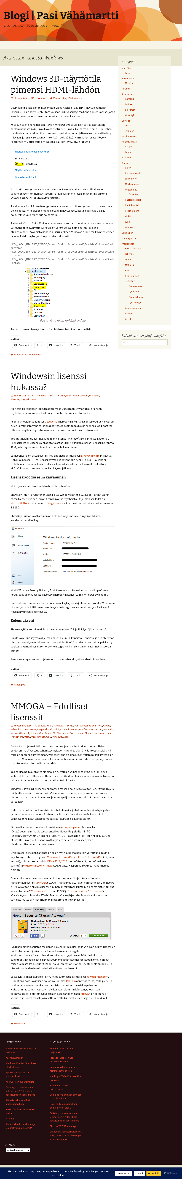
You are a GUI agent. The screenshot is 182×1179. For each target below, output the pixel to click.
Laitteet (129, 104)
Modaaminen (132, 184)
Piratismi (126, 157)
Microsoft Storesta (22, 503)
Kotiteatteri (128, 94)
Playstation (63, 733)
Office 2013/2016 (57, 861)
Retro (128, 270)
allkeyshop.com (90, 455)
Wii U (48, 736)
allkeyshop (65, 395)
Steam (88, 733)
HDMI (70, 98)
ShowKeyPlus (18, 399)
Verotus (129, 319)
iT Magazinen (53, 503)
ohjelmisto (32, 733)
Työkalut (129, 130)
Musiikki (129, 83)
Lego (127, 73)
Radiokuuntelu (132, 205)
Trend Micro (17, 736)
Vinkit (43, 98)
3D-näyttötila (59, 98)
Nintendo (108, 729)
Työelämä (130, 281)
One (41, 733)
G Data (106, 725)
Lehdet (129, 152)
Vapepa (129, 313)
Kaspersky (43, 729)
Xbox (65, 736)
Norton (14, 733)
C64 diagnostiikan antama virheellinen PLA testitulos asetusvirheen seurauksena (20, 1091)
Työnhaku (134, 291)
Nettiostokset (129, 136)
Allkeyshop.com (71, 827)
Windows (79, 98)
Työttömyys (135, 302)
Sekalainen (127, 232)
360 (71, 725)
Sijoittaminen (132, 275)
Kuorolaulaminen (14, 1057)
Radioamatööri (133, 199)
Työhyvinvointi (136, 286)
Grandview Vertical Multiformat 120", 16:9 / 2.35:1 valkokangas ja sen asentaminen (66, 1135)
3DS (76, 725)
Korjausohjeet (132, 173)
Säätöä (43, 395)
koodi (76, 395)
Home (33, 729)
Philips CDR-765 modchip (63, 1126)
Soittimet (130, 109)
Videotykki (130, 115)
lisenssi (84, 395)
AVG (100, 725)
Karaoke (129, 98)
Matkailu (129, 264)
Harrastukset (128, 78)
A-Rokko (10, 1118)
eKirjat (128, 146)
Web (127, 221)
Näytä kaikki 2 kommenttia (28, 354)
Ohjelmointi (131, 189)
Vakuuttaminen (133, 308)
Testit (128, 125)
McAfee (83, 729)
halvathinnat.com (20, 729)
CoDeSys (133, 194)
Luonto (128, 259)
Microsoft (94, 395)
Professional (76, 733)
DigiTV (128, 167)
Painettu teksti (129, 141)
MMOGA (42, 882)
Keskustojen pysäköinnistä (20, 1081)
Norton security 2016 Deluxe (85, 891)
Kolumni (126, 88)
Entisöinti (126, 68)
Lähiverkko (131, 178)
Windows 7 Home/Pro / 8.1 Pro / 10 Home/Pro (75, 857)
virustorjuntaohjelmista (38, 865)
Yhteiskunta (128, 243)
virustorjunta (38, 736)
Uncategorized (129, 238)
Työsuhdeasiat (136, 297)
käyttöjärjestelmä (59, 729)
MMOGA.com (95, 729)
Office (22, 733)
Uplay (27, 736)
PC (54, 733)
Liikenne (129, 253)
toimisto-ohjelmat (102, 733)
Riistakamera (132, 210)
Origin (48, 733)
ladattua (52, 421)
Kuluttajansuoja (133, 248)
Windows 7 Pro (39, 891)
